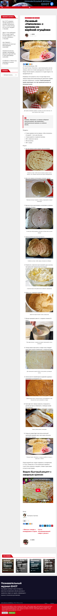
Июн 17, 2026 (8, 568)
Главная (52, 603)
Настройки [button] (5, 612)
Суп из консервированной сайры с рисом (44, 531)
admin (33, 34)
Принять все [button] (12, 612)
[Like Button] (24, 521)
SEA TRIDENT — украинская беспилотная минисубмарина (9, 44)
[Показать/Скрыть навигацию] (29, 7)
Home (46, 603)
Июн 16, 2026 (35, 568)
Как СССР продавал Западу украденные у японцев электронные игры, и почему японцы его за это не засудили (9, 24)
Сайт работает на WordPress (7, 602)
